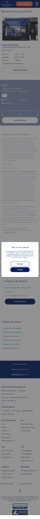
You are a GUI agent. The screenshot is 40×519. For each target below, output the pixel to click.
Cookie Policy (24, 254)
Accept (20, 270)
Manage (20, 264)
